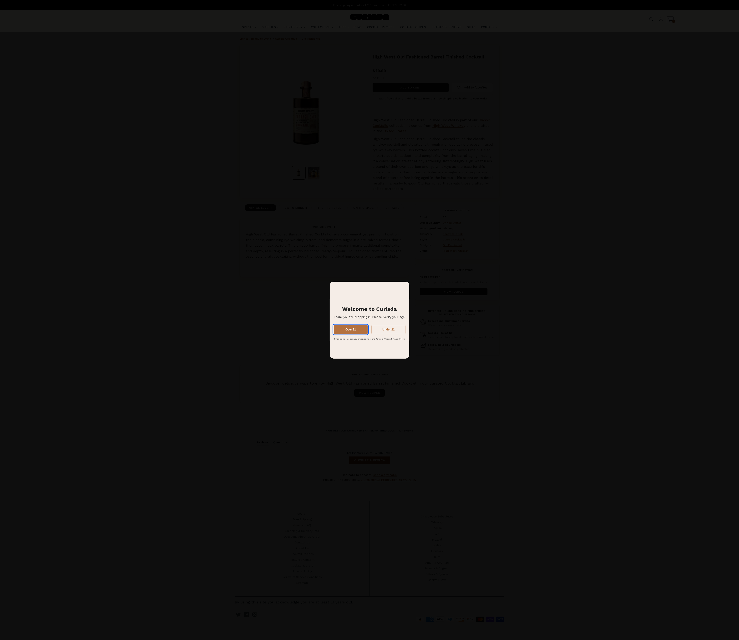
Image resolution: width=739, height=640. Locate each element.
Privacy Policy (398, 339)
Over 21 (350, 329)
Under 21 (388, 329)
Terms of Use (382, 339)
